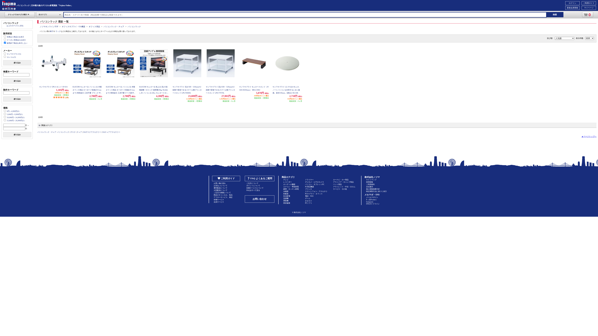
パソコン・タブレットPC (314, 184)
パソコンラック (134, 27)
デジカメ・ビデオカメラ (314, 182)
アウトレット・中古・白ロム (344, 187)
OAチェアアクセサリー (111, 132)
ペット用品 (337, 184)
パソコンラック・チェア (114, 27)
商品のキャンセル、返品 (223, 195)
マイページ (588, 8)
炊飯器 (285, 194)
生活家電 (286, 196)
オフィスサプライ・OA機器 (73, 27)
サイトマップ (371, 180)
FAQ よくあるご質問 (261, 178)
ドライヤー (309, 180)
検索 (555, 14)
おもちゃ (308, 201)
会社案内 (369, 187)
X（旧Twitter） (371, 200)
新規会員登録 (572, 8)
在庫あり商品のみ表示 (15, 37)
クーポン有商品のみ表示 (16, 40)
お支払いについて (220, 186)
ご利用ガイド (588, 3)
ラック (58, 31)
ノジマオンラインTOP (49, 27)
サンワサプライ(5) (14, 54)
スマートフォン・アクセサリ (316, 191)
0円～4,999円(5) (13, 111)
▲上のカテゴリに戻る (15, 26)
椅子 (51, 31)
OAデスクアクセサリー (92, 132)
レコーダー (287, 182)
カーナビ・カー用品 (341, 180)
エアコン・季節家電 (291, 187)
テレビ (285, 180)
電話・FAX (309, 196)
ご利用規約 (370, 184)
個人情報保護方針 (373, 189)
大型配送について (220, 190)
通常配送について (220, 188)
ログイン (572, 3)
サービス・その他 (340, 189)
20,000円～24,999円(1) (15, 117)
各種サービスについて (254, 188)
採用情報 (369, 182)
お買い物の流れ (220, 183)
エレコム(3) (11, 57)
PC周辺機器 (309, 187)
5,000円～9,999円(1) (15, 114)
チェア (79, 132)
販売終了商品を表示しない (17, 43)
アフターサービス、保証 (223, 197)
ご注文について (252, 183)
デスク (73, 132)
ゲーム (307, 198)
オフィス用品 (94, 27)
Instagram (369, 202)
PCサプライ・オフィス (314, 194)
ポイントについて (253, 186)
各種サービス (219, 200)
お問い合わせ (260, 199)
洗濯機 (285, 198)
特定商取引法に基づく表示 (376, 191)
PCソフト (308, 203)
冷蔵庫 (285, 191)
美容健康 (286, 203)
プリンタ (308, 189)
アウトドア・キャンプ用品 (343, 182)
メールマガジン (372, 197)
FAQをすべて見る (253, 190)
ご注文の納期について (222, 193)
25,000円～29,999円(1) (15, 120)
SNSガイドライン (373, 204)
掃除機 (285, 201)
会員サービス (219, 202)
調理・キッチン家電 (291, 189)
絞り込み (17, 63)
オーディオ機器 (289, 184)
